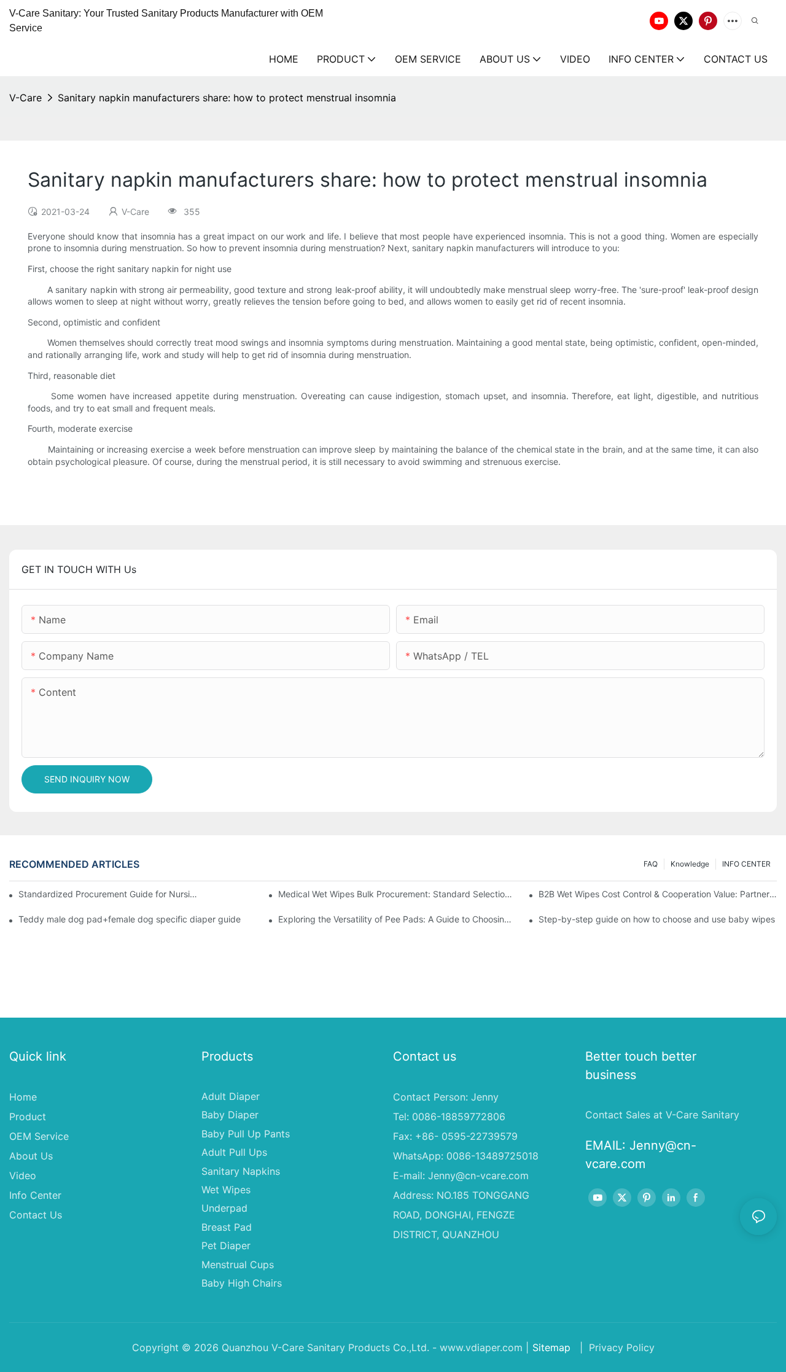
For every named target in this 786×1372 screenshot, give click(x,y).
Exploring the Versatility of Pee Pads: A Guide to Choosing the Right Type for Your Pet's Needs (397, 919)
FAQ (651, 863)
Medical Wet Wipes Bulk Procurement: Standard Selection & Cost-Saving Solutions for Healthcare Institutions (397, 894)
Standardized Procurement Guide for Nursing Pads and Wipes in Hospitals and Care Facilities (109, 894)
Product (27, 1116)
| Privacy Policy (616, 1347)
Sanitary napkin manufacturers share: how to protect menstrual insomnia (227, 98)
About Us (31, 1156)
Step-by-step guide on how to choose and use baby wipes (657, 919)
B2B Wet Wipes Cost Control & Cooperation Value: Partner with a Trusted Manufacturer (658, 894)
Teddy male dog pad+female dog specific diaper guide (129, 919)
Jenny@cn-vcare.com (478, 1175)
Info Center (35, 1195)
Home (23, 1097)
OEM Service (39, 1136)
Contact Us (35, 1215)
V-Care (25, 98)
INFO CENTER (746, 863)
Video (22, 1175)
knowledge (690, 863)
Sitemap (551, 1347)
